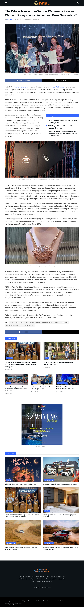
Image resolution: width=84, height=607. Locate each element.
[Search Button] (78, 3)
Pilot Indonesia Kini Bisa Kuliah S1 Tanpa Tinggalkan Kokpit (41, 388)
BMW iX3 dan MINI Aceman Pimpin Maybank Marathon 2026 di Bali (66, 388)
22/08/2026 (9, 393)
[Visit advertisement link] (42, 424)
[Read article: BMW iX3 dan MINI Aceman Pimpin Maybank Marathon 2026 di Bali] (67, 379)
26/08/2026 (47, 367)
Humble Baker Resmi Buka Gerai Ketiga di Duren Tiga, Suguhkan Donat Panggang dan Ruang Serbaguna (62, 133)
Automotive (62, 383)
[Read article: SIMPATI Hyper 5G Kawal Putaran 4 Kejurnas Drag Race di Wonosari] (61, 469)
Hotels (47, 511)
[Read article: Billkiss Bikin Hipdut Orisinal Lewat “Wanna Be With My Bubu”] (23, 469)
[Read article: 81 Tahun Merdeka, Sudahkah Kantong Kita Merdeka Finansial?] (61, 351)
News (57, 322)
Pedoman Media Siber (43, 601)
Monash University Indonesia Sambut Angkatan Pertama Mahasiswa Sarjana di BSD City (16, 388)
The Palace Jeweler (21, 87)
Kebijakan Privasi (27, 601)
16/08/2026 (35, 391)
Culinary (10, 358)
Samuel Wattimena (57, 87)
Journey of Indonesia (33, 322)
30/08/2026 (9, 369)
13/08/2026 (60, 391)
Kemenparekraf (47, 322)
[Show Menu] (6, 3)
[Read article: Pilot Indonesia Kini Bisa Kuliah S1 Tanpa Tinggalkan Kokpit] (42, 379)
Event (12, 322)
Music (9, 480)
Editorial (56, 601)
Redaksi (9, 20)
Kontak (64, 601)
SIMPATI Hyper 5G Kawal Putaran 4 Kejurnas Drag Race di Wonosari (60, 484)
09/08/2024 (18, 20)
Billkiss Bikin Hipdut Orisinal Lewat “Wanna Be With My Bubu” (21, 484)
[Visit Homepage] (42, 3)
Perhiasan (64, 322)
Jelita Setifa (20, 322)
